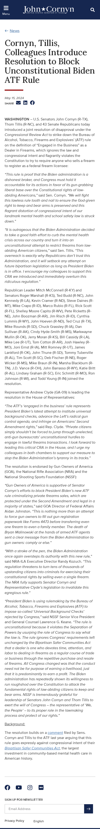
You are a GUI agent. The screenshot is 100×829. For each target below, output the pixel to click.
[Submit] (88, 808)
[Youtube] (18, 787)
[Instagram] (29, 787)
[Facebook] (7, 787)
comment (55, 732)
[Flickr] (41, 787)
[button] (92, 9)
